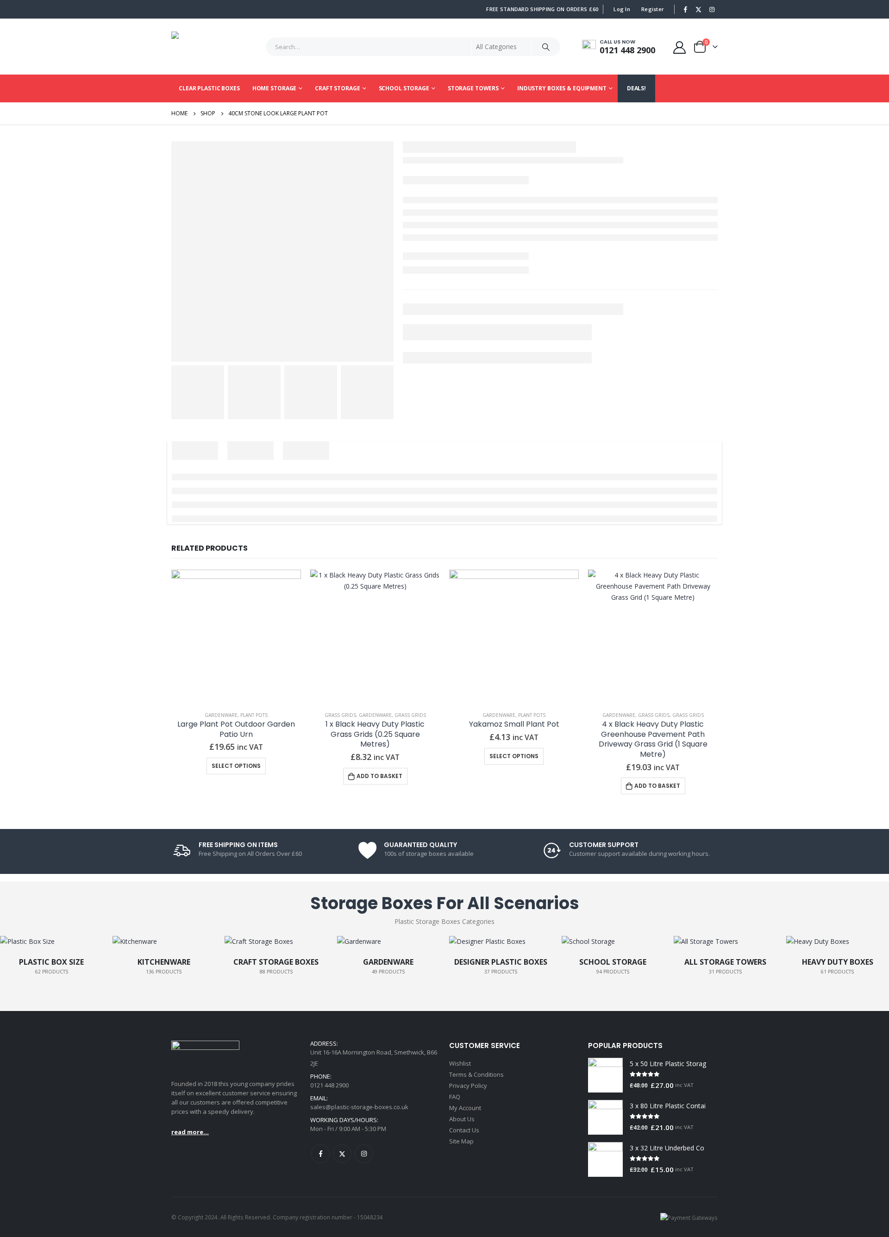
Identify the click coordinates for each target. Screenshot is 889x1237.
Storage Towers (473, 88)
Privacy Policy (468, 1085)
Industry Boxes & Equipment (562, 88)
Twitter (342, 1153)
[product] (236, 634)
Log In (622, 9)
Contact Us (464, 1130)
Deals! (636, 88)
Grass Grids (340, 715)
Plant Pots (254, 715)
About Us (462, 1119)
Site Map (461, 1141)
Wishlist (460, 1063)
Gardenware (221, 715)
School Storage (404, 88)
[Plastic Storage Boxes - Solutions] (201, 46)
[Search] (546, 47)
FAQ (454, 1097)
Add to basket (379, 776)
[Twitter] (699, 9)
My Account (465, 1108)
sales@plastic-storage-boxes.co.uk (359, 1107)
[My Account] (679, 47)
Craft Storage (337, 88)
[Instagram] (712, 9)
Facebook (320, 1153)
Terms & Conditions (476, 1074)
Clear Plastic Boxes (209, 88)
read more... (190, 1132)
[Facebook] (685, 9)
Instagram (364, 1153)
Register (652, 9)
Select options (236, 766)
